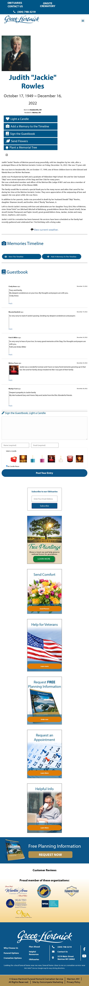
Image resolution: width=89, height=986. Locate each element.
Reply (10, 303)
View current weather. (46, 229)
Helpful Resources (34, 953)
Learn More (45, 773)
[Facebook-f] (84, 949)
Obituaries (15, 2)
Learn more (45, 666)
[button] (83, 20)
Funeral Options (11, 953)
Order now (44, 719)
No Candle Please (13, 466)
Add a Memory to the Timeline (30, 126)
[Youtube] (84, 956)
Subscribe (44, 505)
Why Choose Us (11, 948)
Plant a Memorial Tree (23, 147)
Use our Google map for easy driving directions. (48, 968)
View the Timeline (15, 256)
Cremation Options (13, 958)
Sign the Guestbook (22, 134)
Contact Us (15, 6)
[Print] (6, 155)
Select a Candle (11, 451)
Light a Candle (20, 119)
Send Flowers (19, 141)
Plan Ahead (34, 946)
